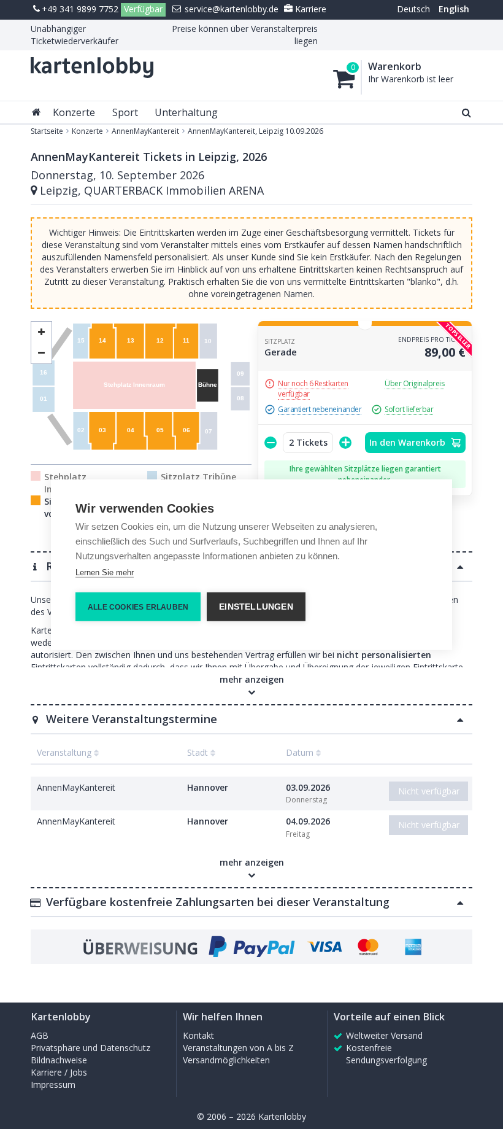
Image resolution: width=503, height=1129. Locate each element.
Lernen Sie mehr (104, 571)
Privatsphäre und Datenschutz (90, 1047)
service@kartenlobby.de (230, 9)
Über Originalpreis (414, 383)
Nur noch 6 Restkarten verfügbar (313, 388)
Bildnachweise (59, 1060)
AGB (39, 1035)
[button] (251, 719)
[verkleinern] (41, 332)
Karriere (309, 9)
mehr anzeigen (252, 862)
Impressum (53, 1084)
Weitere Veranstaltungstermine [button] (131, 719)
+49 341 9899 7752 (80, 9)
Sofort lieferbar (409, 409)
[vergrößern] (41, 353)
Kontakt (198, 1035)
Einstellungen (256, 606)
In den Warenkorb (408, 442)
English (454, 9)
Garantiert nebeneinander (319, 409)
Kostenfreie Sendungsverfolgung (386, 1054)
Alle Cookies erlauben (138, 606)
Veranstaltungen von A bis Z (238, 1047)
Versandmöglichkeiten (226, 1060)
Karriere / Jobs (59, 1072)
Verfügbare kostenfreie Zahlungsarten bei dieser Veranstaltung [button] (218, 901)
